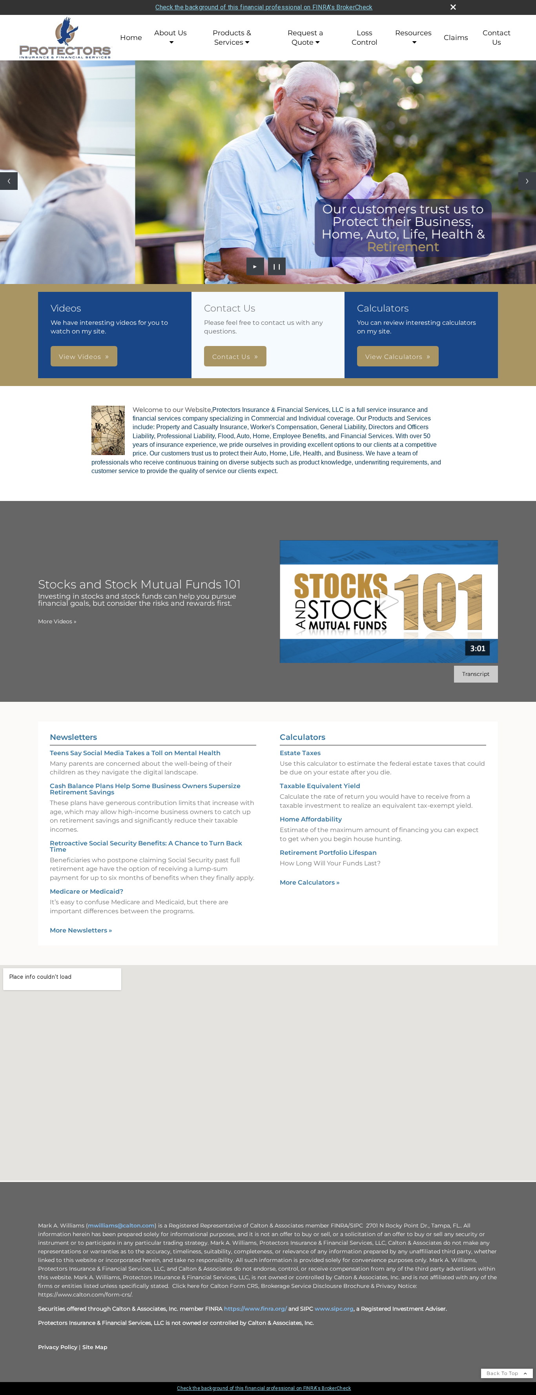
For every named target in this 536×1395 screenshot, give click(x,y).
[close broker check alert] (453, 7)
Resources (413, 33)
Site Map (95, 1347)
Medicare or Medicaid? (86, 891)
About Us (170, 33)
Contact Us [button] (231, 357)
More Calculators (310, 882)
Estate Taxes (300, 753)
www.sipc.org (334, 1308)
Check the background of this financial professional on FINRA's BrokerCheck (263, 7)
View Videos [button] (80, 357)
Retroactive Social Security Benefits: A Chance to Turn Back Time (146, 846)
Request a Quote (305, 38)
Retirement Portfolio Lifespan (328, 852)
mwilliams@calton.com (121, 1225)
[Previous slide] (9, 181)
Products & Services (232, 38)
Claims (456, 37)
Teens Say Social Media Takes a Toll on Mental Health (135, 753)
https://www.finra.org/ (255, 1308)
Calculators (302, 737)
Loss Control (364, 38)
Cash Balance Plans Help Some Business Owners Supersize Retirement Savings (145, 789)
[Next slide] (527, 181)
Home (131, 37)
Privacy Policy (57, 1347)
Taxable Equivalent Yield (320, 786)
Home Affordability (311, 819)
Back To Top (503, 1373)
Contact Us (496, 38)
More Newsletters (81, 930)
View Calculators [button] (394, 357)
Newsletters (73, 737)
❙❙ (277, 266)
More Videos (57, 621)
